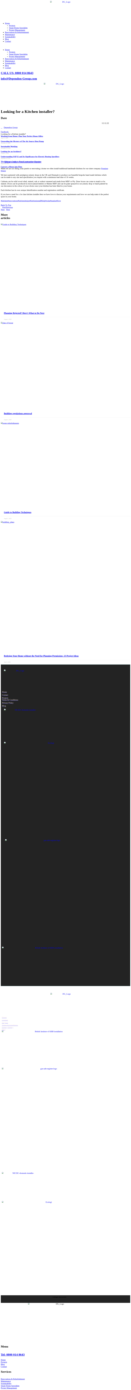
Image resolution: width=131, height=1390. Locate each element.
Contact (8, 41)
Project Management (17, 30)
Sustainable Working (9, 146)
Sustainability (10, 37)
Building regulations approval (18, 413)
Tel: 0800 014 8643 (13, 1354)
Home (7, 23)
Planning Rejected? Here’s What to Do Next (24, 313)
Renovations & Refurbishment (17, 32)
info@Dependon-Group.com (19, 78)
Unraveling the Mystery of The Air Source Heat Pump (22, 141)
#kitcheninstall (35, 201)
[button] (65, 45)
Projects (12, 25)
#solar (47, 201)
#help (43, 201)
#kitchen (4, 201)
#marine (53, 201)
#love (58, 201)
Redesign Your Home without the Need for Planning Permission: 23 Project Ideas (41, 656)
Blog (7, 39)
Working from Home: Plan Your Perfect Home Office (22, 136)
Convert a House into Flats (11, 167)
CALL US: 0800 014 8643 (17, 73)
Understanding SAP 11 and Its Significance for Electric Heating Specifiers (30, 157)
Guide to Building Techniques (17, 512)
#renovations (13, 201)
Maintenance (10, 34)
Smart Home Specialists (18, 28)
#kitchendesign (24, 201)
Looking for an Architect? (11, 151)
